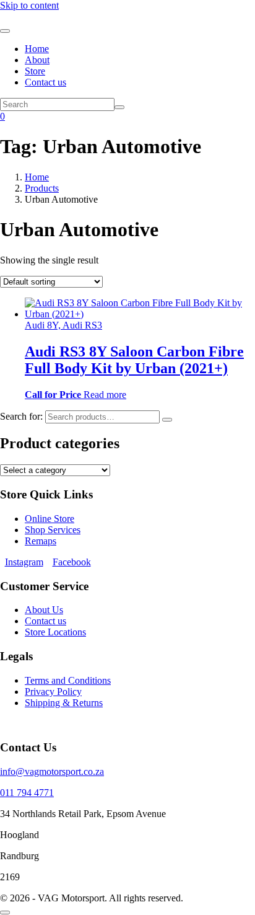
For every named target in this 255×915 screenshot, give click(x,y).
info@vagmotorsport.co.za (52, 771)
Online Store (49, 518)
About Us (44, 609)
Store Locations (55, 632)
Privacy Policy (53, 691)
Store (35, 71)
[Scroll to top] (5, 912)
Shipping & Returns (64, 702)
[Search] (167, 420)
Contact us (45, 82)
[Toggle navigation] (5, 31)
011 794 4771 (27, 792)
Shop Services (52, 529)
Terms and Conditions (68, 680)
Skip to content (29, 5)
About (37, 60)
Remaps (40, 541)
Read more (105, 394)
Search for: (21, 416)
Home (37, 48)
